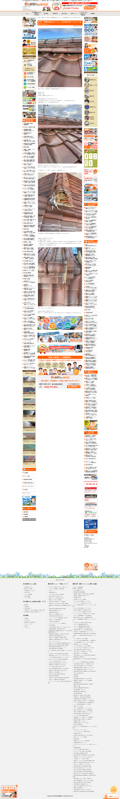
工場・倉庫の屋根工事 (91, 458)
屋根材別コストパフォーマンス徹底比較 (29, 282)
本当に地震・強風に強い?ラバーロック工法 (30, 220)
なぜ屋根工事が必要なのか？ (91, 245)
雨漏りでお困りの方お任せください (56, 596)
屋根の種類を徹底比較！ (89, 268)
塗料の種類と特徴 (90, 484)
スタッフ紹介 (27, 476)
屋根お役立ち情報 (90, 318)
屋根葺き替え (93, 79)
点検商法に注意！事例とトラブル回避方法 (57, 601)
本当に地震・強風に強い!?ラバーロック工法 (82, 767)
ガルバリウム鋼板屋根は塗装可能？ (91, 217)
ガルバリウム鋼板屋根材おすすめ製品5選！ (91, 227)
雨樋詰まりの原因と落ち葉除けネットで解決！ (92, 452)
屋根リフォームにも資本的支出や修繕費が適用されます (60, 643)
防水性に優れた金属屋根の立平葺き (81, 753)
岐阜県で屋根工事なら (29, 482)
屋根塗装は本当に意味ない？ (28, 133)
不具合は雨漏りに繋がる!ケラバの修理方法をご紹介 (84, 663)
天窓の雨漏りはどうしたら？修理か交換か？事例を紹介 (85, 655)
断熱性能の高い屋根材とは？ (27, 350)
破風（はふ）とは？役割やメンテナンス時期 (29, 367)
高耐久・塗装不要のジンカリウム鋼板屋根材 (29, 322)
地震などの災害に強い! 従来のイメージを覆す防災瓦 (84, 700)
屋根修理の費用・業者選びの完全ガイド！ (29, 130)
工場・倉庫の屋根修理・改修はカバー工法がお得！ (92, 443)
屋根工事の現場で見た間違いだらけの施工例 (91, 345)
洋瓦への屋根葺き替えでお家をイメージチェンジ (29, 299)
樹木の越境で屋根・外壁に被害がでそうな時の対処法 (92, 411)
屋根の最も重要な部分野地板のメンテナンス (29, 276)
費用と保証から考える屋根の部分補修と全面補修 (58, 644)
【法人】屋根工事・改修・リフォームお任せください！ (60, 627)
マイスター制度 (27, 597)
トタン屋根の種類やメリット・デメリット (91, 284)
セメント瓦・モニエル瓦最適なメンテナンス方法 (29, 192)
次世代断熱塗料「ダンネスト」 (89, 351)
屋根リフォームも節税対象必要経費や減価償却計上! (92, 471)
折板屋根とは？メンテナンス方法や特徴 (91, 287)
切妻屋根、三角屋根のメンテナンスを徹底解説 (29, 235)
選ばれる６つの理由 (28, 588)
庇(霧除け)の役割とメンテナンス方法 (28, 206)
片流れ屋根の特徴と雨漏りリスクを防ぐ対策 (29, 232)
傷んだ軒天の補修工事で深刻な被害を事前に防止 (29, 160)
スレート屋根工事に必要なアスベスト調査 (82, 704)
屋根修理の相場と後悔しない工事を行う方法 (91, 251)
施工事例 (46, 13)
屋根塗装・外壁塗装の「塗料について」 (82, 595)
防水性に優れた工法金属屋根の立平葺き (28, 213)
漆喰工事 (92, 90)
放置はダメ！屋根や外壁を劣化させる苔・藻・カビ (84, 762)
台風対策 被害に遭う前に (54, 612)
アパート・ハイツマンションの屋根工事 (91, 462)
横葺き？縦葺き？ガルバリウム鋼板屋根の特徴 (92, 231)
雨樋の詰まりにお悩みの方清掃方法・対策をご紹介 (92, 449)
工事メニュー (74, 13)
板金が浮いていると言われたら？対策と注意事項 (92, 404)
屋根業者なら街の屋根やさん (30, 622)
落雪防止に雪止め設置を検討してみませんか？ (58, 662)
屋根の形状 (26, 229)
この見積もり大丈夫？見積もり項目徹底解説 (91, 388)
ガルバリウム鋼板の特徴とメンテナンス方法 (29, 318)
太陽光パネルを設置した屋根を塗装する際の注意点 (59, 677)
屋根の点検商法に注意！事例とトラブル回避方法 (91, 401)
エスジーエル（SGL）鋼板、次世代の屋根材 (82, 751)
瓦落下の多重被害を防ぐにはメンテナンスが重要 (91, 325)
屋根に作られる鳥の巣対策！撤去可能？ (91, 456)
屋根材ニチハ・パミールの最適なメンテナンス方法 (92, 297)
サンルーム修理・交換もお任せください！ (91, 439)
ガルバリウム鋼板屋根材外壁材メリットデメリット (92, 234)
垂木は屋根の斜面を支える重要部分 (56, 648)
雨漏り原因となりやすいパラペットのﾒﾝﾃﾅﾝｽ (29, 174)
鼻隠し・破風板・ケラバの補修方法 (29, 150)
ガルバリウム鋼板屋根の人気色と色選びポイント (83, 627)
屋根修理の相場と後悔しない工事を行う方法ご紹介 (59, 633)
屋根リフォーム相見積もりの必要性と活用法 (58, 637)
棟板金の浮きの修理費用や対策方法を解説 (29, 144)
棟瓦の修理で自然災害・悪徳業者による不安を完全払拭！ (85, 671)
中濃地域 (26, 516)
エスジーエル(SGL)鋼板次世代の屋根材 (29, 315)
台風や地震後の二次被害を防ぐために (91, 332)
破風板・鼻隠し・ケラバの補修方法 (81, 653)
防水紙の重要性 (27, 272)
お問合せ (26, 489)
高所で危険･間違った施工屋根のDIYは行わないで (30, 325)
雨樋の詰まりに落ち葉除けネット (55, 672)
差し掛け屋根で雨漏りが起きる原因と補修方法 (83, 771)
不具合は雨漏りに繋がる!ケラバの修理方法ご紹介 (29, 153)
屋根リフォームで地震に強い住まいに (56, 614)
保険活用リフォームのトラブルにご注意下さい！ (83, 756)
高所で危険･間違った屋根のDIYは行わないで (82, 713)
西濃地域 (26, 514)
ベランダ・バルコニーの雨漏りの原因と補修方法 (29, 185)
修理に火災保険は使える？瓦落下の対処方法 (92, 329)
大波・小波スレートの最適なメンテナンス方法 (29, 203)
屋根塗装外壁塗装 (92, 118)
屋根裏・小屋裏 (27, 242)
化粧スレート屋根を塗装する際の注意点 (90, 294)
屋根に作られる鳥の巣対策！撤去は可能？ (57, 673)
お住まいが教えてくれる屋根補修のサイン (91, 261)
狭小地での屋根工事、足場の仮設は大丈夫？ (82, 609)
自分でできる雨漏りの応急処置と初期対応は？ (91, 358)
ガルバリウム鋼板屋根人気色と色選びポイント (91, 224)
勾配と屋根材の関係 (28, 251)
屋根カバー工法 (93, 85)
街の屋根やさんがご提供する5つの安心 (36, 14)
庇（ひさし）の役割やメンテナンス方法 (29, 339)
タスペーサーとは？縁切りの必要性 (28, 164)
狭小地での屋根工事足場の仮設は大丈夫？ (91, 307)
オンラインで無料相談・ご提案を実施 (56, 588)
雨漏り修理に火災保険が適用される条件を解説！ (91, 361)
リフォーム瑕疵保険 (28, 594)
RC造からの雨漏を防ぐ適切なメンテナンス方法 (83, 711)
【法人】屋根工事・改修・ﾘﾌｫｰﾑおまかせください (92, 468)
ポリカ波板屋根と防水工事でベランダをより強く (92, 446)
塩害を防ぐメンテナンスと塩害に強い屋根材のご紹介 (84, 760)
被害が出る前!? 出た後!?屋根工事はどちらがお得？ (92, 392)
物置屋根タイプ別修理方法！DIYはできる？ (91, 436)
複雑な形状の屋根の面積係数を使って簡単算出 (29, 226)
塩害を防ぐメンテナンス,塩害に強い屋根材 (29, 289)
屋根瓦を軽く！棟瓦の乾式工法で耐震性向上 (91, 335)
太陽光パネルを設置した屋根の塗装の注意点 (91, 291)
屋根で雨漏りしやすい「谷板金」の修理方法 (29, 258)
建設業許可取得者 (28, 479)
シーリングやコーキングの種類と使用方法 (29, 210)
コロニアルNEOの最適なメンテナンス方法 (91, 304)
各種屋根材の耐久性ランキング (80, 742)
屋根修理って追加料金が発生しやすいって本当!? (91, 408)
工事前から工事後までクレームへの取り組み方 (91, 385)
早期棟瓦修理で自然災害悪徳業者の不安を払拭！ (29, 199)
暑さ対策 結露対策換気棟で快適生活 (28, 245)
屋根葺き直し (93, 107)
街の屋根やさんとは (28, 586)
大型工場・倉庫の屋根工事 (54, 621)
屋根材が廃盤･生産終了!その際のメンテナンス (29, 296)
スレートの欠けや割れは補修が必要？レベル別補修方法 (85, 640)
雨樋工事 (92, 96)
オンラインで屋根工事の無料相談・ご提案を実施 (91, 375)
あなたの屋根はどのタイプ (79, 590)
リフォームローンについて (54, 641)
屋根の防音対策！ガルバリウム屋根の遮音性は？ (92, 237)
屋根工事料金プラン (53, 592)
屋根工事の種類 (91, 75)
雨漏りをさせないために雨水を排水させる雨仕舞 (29, 254)
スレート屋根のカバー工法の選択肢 (92, 274)
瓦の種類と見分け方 (28, 260)
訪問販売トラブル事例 (91, 397)
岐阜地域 (26, 512)
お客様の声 (55, 13)
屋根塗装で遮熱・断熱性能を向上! (91, 355)
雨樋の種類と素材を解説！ (54, 675)
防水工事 (92, 101)
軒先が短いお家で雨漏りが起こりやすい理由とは (29, 264)
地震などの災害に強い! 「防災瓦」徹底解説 (91, 342)
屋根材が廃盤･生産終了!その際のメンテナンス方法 (84, 667)
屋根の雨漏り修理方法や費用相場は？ (29, 332)
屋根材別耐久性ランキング (28, 285)
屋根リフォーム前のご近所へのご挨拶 (90, 382)
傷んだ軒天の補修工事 (78, 724)
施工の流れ (64, 13)
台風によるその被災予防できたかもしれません (92, 322)
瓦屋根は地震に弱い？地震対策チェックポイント (92, 338)
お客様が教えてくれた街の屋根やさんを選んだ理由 (34, 610)
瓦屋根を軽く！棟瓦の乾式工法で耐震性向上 (82, 697)
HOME (39, 17)
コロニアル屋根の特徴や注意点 (90, 281)
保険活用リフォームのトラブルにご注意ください (92, 414)
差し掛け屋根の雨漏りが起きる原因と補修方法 (29, 239)
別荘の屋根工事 (89, 464)
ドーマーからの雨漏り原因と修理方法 (29, 343)
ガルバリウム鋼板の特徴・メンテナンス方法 (82, 708)
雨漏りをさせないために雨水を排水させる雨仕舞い (84, 773)
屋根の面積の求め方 (28, 223)
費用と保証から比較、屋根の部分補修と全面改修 (92, 258)
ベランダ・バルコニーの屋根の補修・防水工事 (58, 617)
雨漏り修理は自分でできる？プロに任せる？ (29, 137)
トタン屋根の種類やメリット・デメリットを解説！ (84, 642)
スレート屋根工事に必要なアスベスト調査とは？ (29, 360)
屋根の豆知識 (27, 278)
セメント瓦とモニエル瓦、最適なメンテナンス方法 (84, 647)
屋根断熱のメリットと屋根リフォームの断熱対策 (29, 353)
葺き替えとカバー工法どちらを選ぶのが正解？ (91, 265)
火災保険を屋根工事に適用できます (56, 615)
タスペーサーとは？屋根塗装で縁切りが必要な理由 (84, 662)
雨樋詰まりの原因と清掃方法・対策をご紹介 (58, 670)
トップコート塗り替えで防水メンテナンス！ (29, 364)
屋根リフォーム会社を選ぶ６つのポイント (92, 316)
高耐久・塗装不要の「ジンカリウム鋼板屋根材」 (83, 709)
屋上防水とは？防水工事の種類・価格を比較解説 (29, 181)
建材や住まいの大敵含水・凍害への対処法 (29, 248)
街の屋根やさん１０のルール (30, 590)
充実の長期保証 (27, 596)
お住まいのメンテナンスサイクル (80, 729)
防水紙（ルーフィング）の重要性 (80, 737)
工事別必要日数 (89, 312)
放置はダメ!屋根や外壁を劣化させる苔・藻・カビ (29, 292)
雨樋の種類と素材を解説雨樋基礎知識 (29, 357)
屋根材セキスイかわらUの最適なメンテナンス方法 (91, 300)
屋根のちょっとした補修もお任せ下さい (57, 597)
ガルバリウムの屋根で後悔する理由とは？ (29, 311)
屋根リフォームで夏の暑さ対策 (55, 619)
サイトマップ (27, 492)
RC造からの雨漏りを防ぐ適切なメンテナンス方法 (30, 336)
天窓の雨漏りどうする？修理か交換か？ (29, 346)
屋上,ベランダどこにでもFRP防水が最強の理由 (29, 178)
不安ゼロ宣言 (27, 592)
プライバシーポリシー (29, 486)
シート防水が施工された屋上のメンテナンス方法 (29, 171)
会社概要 (92, 13)
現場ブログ (44, 17)
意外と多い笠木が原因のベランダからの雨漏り (29, 157)
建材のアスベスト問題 (29, 270)
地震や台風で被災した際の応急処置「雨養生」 (29, 217)
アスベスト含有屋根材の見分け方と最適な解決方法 (84, 702)
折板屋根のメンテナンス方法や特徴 (81, 644)
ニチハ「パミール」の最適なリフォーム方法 (82, 603)
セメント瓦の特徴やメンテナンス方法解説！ (29, 189)
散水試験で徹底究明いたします (55, 610)
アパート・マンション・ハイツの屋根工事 (57, 623)
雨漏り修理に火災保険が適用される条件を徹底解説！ (84, 791)
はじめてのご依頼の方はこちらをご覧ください (58, 586)
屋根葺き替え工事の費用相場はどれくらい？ (91, 255)
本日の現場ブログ (27, 608)
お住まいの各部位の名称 (29, 127)
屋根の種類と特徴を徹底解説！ (28, 124)
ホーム (27, 13)
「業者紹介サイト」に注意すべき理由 (91, 417)
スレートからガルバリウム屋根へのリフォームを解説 (92, 211)
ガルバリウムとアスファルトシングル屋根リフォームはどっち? (30, 303)
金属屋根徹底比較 (77, 747)
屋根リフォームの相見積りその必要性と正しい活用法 (92, 379)
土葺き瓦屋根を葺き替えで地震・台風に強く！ (29, 196)
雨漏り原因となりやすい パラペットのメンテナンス (59, 655)
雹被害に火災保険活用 (78, 787)
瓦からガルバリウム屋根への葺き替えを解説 (91, 214)
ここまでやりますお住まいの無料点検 (83, 14)
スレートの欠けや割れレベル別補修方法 (91, 278)
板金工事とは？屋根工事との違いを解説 (29, 140)
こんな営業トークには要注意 (91, 395)
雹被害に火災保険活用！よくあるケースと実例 (91, 364)
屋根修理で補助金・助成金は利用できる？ (91, 368)
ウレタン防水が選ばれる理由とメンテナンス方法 (29, 167)
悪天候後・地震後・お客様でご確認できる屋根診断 (84, 593)
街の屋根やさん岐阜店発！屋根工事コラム (32, 611)
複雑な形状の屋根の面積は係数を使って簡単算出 (83, 684)
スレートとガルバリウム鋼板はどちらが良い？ (91, 208)
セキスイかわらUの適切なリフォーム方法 (82, 601)
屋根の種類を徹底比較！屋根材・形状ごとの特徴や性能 (85, 633)
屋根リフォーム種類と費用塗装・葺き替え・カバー (92, 271)
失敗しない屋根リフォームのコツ (91, 248)
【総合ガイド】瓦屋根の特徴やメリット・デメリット (84, 631)
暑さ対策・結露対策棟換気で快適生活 (81, 687)
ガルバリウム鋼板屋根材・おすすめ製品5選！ (83, 615)
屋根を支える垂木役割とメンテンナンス (29, 329)
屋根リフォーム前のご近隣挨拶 (55, 599)
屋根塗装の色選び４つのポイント (90, 348)
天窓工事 (92, 123)
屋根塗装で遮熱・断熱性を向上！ (80, 691)
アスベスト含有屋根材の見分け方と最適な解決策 (29, 267)
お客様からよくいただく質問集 (80, 599)
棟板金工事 (92, 112)
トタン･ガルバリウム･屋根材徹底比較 (29, 307)
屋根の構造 (26, 147)
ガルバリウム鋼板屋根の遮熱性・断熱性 (91, 221)
